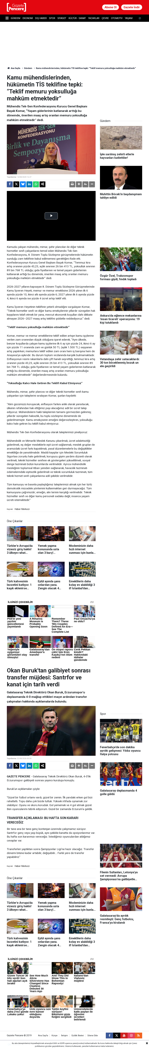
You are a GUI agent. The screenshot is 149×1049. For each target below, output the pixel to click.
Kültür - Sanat (77, 18)
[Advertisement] (122, 92)
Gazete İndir (132, 7)
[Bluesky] (23, 184)
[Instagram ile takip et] (131, 1035)
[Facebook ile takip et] (109, 1035)
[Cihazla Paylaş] (42, 184)
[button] (79, 184)
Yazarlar (93, 18)
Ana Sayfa (15, 68)
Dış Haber (41, 18)
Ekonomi (28, 18)
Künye (54, 1035)
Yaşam (128, 18)
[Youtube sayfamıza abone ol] (124, 1035)
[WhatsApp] (36, 184)
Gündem (15, 18)
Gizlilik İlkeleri (77, 1035)
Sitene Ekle (92, 1035)
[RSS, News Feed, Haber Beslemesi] (138, 1035)
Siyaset (61, 18)
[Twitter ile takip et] (116, 1035)
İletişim (64, 1035)
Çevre (105, 18)
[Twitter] (16, 184)
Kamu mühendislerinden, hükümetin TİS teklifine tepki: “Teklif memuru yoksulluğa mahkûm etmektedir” (86, 68)
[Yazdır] (72, 184)
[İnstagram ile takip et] (140, 18)
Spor (52, 18)
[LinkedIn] (29, 184)
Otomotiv (117, 18)
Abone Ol (110, 7)
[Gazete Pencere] (16, 7)
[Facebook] (10, 184)
